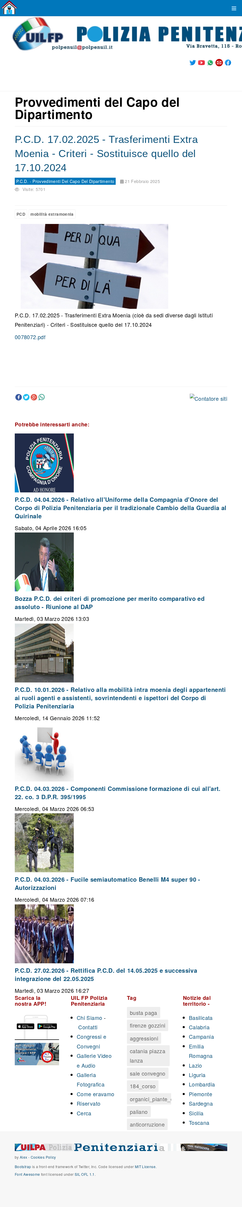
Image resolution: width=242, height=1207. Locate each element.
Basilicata (201, 1017)
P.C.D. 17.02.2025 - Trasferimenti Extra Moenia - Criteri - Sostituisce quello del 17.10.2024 (106, 153)
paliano (139, 1111)
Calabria (199, 1027)
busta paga (143, 1012)
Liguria (197, 1075)
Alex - (25, 1157)
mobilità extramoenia (51, 214)
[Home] (9, 7)
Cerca (84, 1113)
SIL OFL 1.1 (85, 1174)
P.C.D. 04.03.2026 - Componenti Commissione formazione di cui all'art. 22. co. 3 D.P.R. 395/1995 (118, 792)
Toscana (199, 1122)
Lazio (195, 1065)
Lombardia (202, 1084)
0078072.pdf (30, 337)
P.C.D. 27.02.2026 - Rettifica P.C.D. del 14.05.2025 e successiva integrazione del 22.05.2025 (106, 974)
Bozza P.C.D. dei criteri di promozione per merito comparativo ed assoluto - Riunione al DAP (110, 602)
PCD (21, 214)
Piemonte (200, 1094)
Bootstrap (23, 1166)
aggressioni (144, 1038)
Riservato (88, 1103)
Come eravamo (95, 1094)
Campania (201, 1036)
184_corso (143, 1086)
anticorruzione (147, 1124)
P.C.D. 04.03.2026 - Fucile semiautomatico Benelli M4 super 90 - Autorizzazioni (107, 883)
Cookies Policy (43, 1157)
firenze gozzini (147, 1025)
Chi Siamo (89, 1017)
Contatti (87, 1027)
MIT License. (145, 1166)
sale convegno (148, 1073)
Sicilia (196, 1113)
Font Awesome (27, 1174)
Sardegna (201, 1103)
